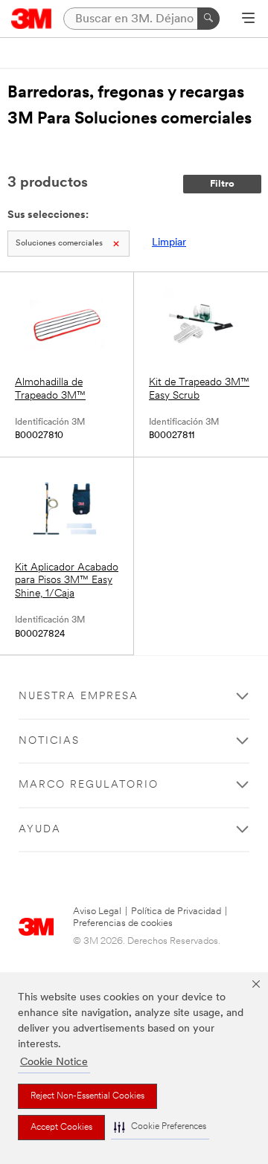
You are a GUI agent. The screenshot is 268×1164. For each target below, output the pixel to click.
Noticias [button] (49, 741)
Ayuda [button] (40, 829)
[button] (160, 1127)
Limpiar (169, 242)
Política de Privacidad (176, 911)
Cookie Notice (54, 1062)
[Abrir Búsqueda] (248, 19)
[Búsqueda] (208, 18)
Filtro (222, 184)
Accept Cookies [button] (61, 1127)
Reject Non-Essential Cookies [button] (87, 1096)
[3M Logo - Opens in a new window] (31, 18)
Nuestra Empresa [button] (78, 696)
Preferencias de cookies (123, 923)
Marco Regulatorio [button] (89, 785)
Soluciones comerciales (59, 243)
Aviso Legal (97, 911)
